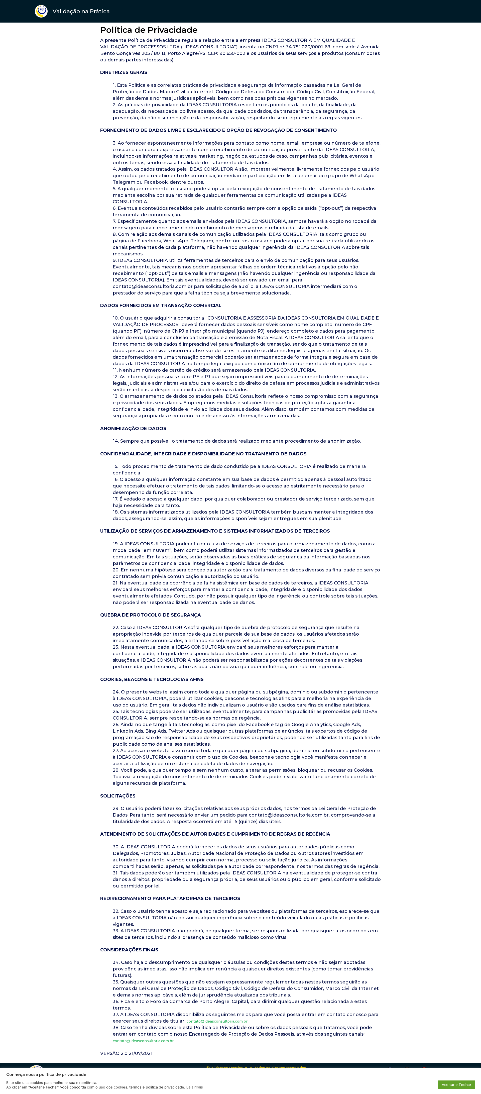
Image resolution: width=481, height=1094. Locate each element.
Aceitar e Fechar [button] (456, 1084)
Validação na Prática (81, 11)
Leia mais (194, 1087)
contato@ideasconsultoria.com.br (217, 1021)
